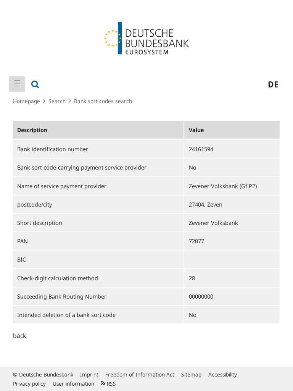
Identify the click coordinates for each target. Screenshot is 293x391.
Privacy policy (29, 383)
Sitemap (191, 374)
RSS (110, 383)
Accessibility (222, 374)
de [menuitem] (273, 84)
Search (57, 101)
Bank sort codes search (103, 101)
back (19, 335)
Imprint (89, 374)
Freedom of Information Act (139, 374)
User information (73, 383)
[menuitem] (17, 84)
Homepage (26, 101)
